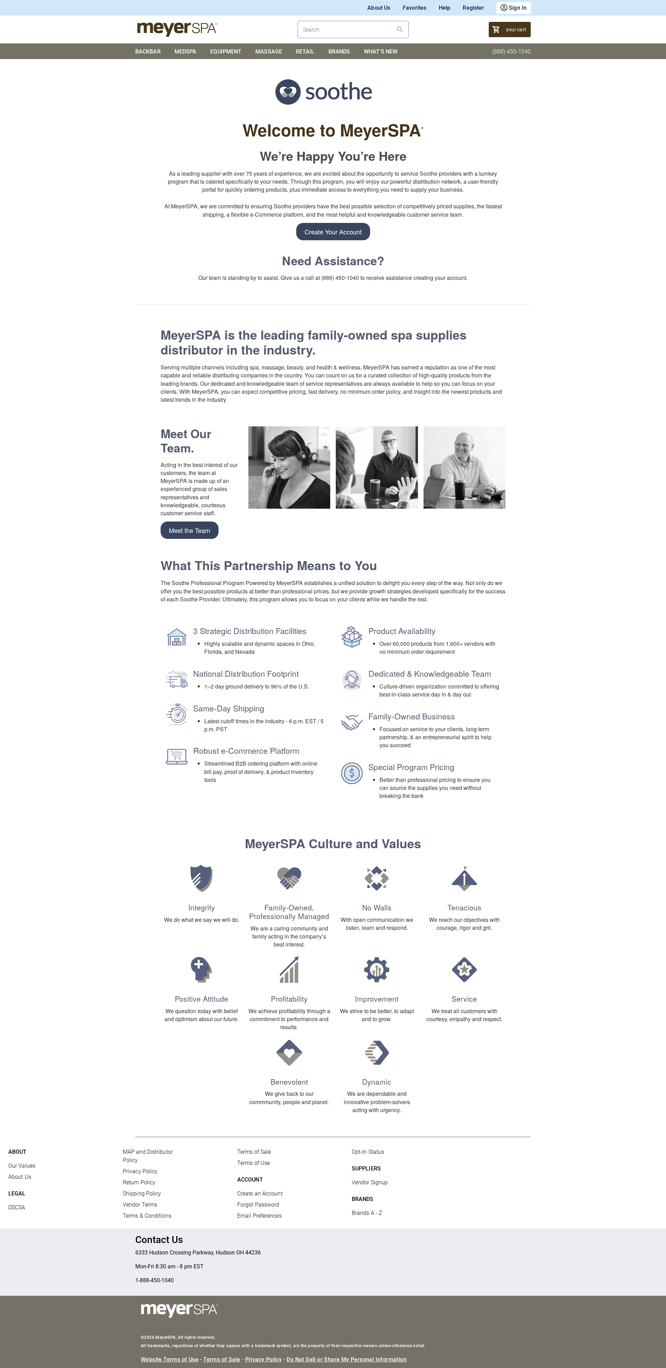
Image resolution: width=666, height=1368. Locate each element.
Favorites (414, 8)
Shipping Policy (142, 1193)
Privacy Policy (140, 1171)
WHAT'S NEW (381, 51)
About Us (378, 8)
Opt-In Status (368, 1152)
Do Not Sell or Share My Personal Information (347, 1359)
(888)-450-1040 (511, 51)
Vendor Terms (140, 1204)
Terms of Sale (254, 1152)
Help (444, 8)
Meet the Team (189, 530)
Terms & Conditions (147, 1215)
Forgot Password (258, 1204)
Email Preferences (259, 1215)
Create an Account (260, 1193)
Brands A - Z (367, 1213)
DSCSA (16, 1207)
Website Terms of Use (169, 1359)
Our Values (21, 1165)
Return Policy (139, 1182)
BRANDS (339, 51)
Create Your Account (333, 231)
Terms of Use (253, 1163)
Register (473, 8)
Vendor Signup (370, 1182)
